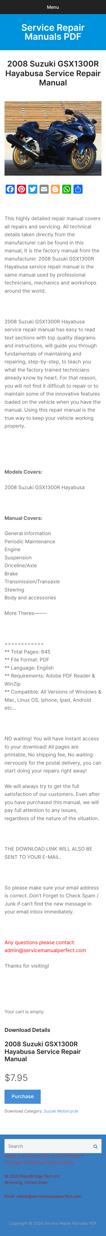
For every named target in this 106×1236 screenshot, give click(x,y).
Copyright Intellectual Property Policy (39, 1162)
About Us (13, 1156)
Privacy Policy (38, 1156)
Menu (53, 7)
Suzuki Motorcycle (61, 1111)
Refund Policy (68, 1156)
